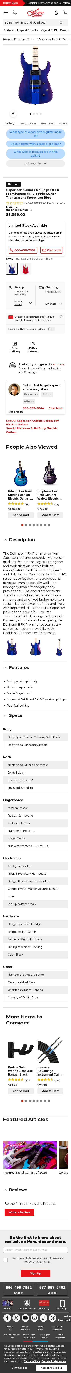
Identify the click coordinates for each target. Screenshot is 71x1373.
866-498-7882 (19, 1287)
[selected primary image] (35, 75)
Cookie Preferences (53, 1361)
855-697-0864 (33, 408)
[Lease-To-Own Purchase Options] (51, 329)
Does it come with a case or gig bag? (35, 143)
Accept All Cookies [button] (51, 1368)
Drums (64, 30)
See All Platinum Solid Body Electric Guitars (32, 430)
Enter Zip (50, 303)
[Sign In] (56, 12)
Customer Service (26, 1308)
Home (7, 39)
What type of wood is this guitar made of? (35, 134)
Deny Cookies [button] (19, 1368)
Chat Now (55, 408)
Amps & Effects (27, 30)
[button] (35, 539)
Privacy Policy (42, 1348)
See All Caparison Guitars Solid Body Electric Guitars (32, 422)
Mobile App (62, 1308)
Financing (44, 1308)
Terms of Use (32, 1361)
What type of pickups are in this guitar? (35, 153)
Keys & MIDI (49, 30)
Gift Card (7, 1308)
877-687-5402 (52, 1287)
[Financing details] (61, 316)
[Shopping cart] (65, 12)
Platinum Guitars (25, 39)
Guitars (8, 30)
